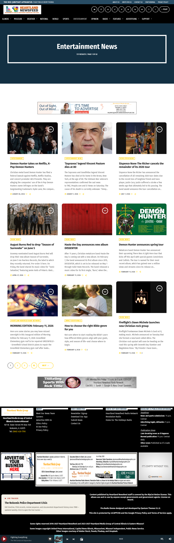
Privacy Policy (42, 430)
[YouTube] (94, 9)
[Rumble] (128, 9)
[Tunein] (108, 9)
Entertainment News (74, 158)
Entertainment (17, 158)
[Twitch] (101, 9)
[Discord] (142, 9)
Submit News (77, 420)
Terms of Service (158, 513)
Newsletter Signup (79, 413)
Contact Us (75, 423)
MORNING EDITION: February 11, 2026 (31, 326)
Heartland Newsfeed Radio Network (25, 321)
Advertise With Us (44, 420)
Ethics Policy (41, 423)
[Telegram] (122, 9)
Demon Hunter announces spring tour (141, 244)
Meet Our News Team (45, 413)
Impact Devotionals (73, 321)
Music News (15, 239)
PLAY (164, 9)
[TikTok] (115, 9)
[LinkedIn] (135, 9)
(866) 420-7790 (19, 431)
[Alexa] (149, 9)
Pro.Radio (104, 508)
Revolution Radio (127, 158)
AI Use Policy (41, 426)
